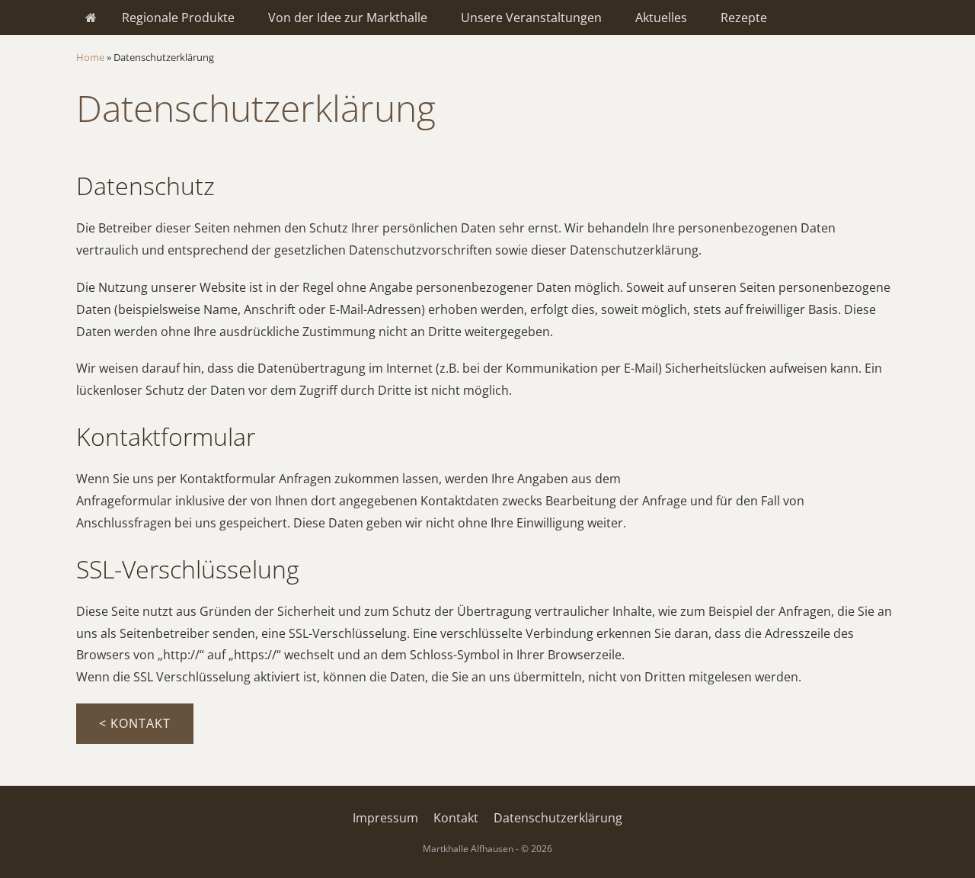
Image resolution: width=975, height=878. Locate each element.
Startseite (90, 17)
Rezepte (744, 17)
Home (90, 57)
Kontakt (455, 817)
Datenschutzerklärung (558, 817)
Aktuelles (661, 17)
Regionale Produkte (178, 17)
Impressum (385, 817)
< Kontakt (135, 723)
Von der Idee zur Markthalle (347, 17)
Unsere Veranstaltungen (531, 17)
